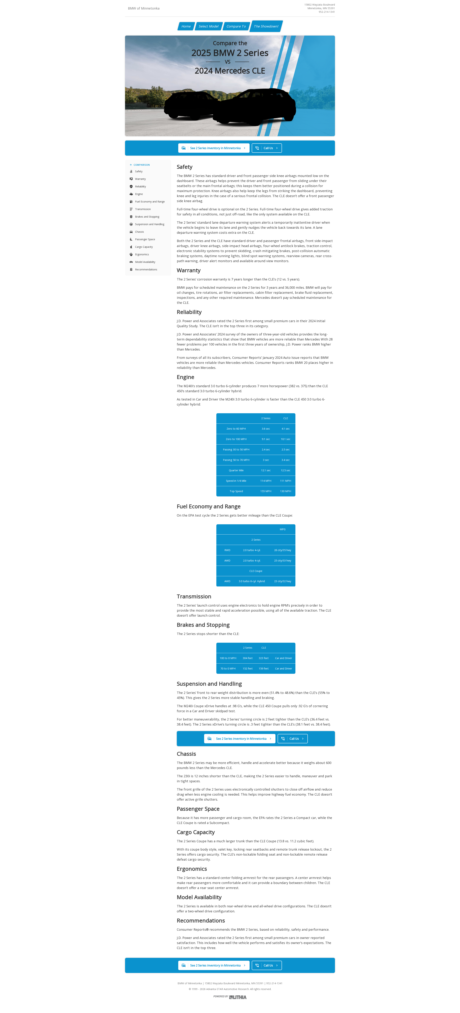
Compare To (236, 26)
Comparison (142, 164)
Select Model (208, 26)
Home (186, 26)
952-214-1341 (327, 11)
